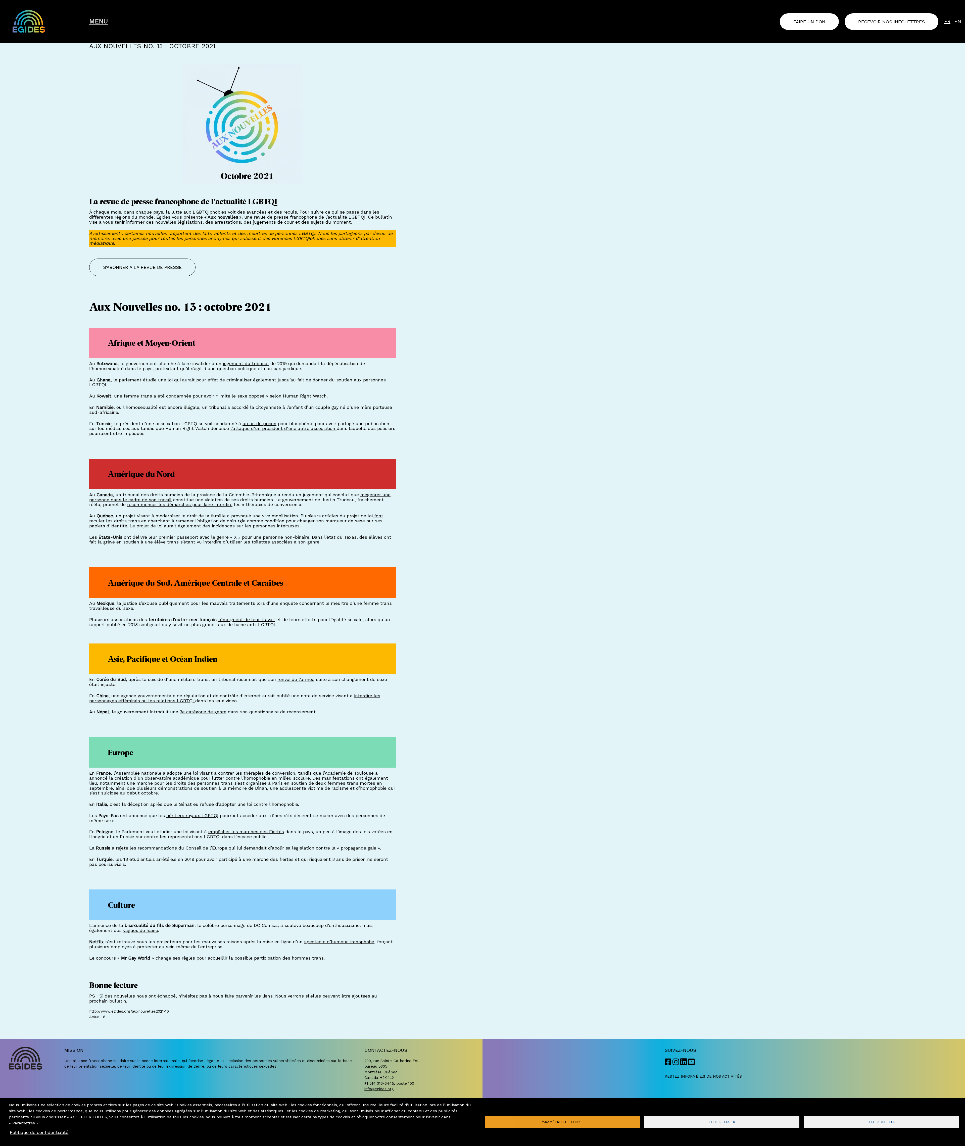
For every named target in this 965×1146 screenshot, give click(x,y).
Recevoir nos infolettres (891, 21)
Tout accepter (881, 1122)
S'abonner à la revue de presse (142, 267)
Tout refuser (722, 1122)
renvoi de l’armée (295, 679)
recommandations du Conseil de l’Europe (182, 848)
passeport (187, 537)
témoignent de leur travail (246, 619)
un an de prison (259, 423)
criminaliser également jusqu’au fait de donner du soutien (288, 379)
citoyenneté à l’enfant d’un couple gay (297, 407)
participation (267, 958)
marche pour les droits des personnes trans (184, 783)
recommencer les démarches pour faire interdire (179, 504)
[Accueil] (47, 21)
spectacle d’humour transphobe (339, 941)
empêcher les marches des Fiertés (246, 831)
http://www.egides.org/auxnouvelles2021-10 (129, 1011)
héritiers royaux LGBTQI (192, 815)
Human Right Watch (305, 395)
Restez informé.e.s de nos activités (703, 1076)
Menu (98, 21)
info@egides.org (379, 1089)
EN (957, 21)
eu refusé (203, 804)
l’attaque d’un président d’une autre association (283, 428)
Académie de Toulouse (349, 773)
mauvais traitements (232, 603)
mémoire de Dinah (247, 788)
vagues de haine (140, 930)
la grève (106, 541)
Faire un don (809, 21)
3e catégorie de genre (203, 711)
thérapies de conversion (269, 773)
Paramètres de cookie (562, 1122)
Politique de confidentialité (39, 1132)
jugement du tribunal (246, 363)
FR (947, 21)
